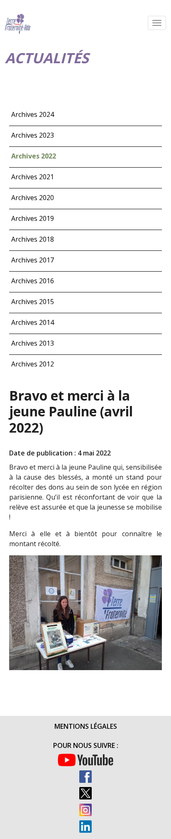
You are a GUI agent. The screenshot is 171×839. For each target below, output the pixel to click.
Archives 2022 (33, 156)
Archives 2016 (32, 280)
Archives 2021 (32, 176)
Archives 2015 (32, 301)
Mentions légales (85, 726)
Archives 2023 (32, 135)
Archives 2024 (32, 114)
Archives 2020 (32, 197)
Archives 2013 (32, 343)
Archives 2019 (32, 218)
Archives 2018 (32, 239)
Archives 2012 (32, 364)
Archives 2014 (32, 322)
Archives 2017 (32, 260)
